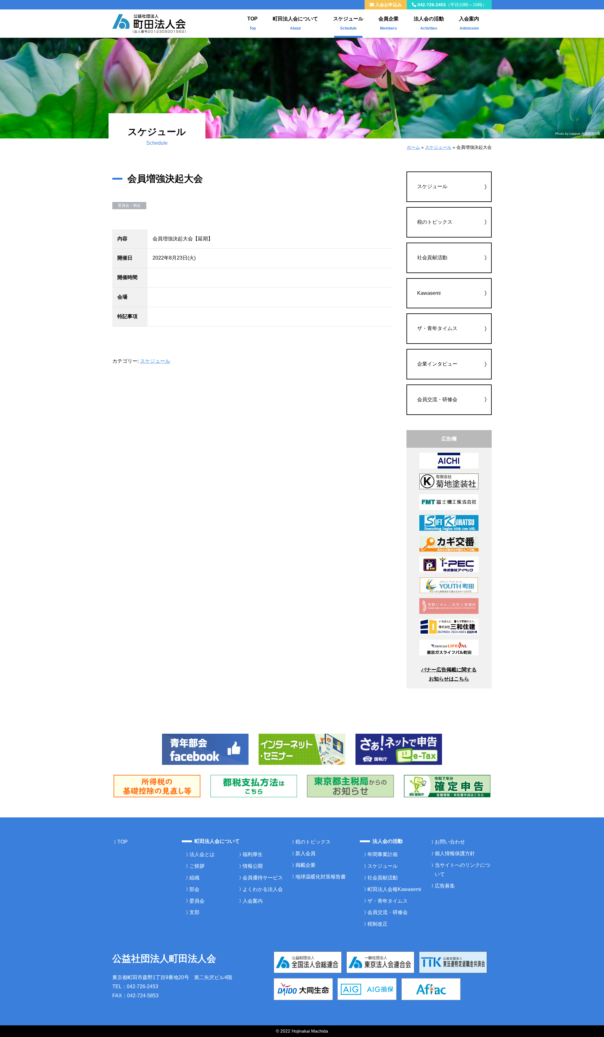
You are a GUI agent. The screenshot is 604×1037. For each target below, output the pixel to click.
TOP (252, 23)
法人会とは (202, 854)
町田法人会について (295, 23)
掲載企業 (305, 865)
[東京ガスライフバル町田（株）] (448, 647)
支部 (194, 912)
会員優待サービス (263, 877)
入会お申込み (388, 4)
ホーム (413, 147)
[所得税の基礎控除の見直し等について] (157, 785)
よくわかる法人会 (263, 889)
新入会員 (305, 853)
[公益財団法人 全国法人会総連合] (308, 962)
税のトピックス (434, 222)
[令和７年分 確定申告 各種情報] (447, 785)
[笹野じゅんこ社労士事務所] (448, 605)
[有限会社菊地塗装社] (448, 481)
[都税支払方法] (253, 785)
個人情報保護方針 (455, 853)
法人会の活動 (429, 23)
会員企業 (388, 23)
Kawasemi (429, 293)
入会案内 (469, 23)
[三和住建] (448, 626)
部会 (194, 889)
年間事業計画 (382, 854)
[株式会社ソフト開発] (448, 522)
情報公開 (253, 866)
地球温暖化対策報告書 (320, 876)
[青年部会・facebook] (205, 749)
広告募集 (445, 885)
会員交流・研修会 (437, 399)
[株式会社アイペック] (448, 564)
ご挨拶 (196, 866)
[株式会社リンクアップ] (448, 543)
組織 (194, 877)
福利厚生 (253, 854)
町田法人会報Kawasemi (394, 889)
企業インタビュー (437, 364)
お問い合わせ (450, 841)
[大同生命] (303, 988)
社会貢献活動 (432, 257)
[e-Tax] (398, 749)
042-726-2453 (451, 4)
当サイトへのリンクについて (462, 869)
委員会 (196, 901)
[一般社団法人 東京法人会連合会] (380, 962)
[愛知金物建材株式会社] (448, 460)
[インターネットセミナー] (302, 749)
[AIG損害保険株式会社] (367, 988)
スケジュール (348, 23)
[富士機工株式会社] (448, 501)
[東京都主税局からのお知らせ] (350, 785)
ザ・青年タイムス (437, 328)
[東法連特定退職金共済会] (453, 962)
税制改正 (377, 924)
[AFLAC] (431, 988)
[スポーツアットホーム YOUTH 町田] (448, 584)
